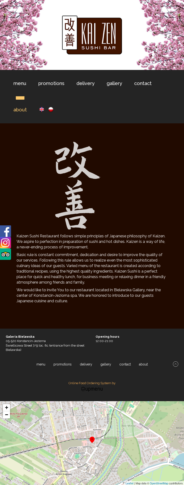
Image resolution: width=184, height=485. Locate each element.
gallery (114, 83)
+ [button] (6, 408)
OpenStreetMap (159, 483)
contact (143, 83)
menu (19, 83)
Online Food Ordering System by (92, 383)
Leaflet (129, 483)
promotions (51, 83)
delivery (85, 83)
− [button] (6, 415)
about (20, 110)
